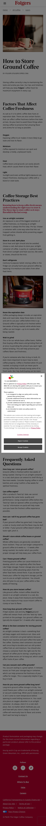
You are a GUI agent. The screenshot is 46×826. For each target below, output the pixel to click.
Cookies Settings (23, 434)
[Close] (41, 376)
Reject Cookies (23, 441)
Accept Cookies (23, 447)
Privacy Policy (21, 383)
